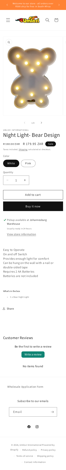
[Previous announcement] (7, 5)
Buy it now (33, 206)
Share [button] (10, 308)
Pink (28, 163)
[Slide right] (41, 123)
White (11, 163)
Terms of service (24, 456)
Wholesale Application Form (25, 386)
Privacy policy (48, 449)
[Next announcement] (59, 5)
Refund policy (29, 449)
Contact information (35, 462)
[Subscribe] (52, 412)
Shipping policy (45, 456)
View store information (21, 234)
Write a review (33, 354)
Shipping (23, 149)
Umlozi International (31, 444)
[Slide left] (25, 123)
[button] (8, 20)
